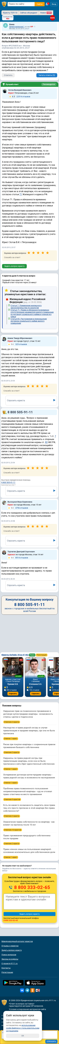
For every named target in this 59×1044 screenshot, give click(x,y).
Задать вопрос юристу (14, 266)
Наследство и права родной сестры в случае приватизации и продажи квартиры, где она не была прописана (29, 730)
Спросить (13, 694)
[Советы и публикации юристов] (4, 4)
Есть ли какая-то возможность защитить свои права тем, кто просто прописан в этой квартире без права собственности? (29, 808)
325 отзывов (19, 344)
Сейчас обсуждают (28, 13)
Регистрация (42, 655)
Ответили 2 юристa (11, 722)
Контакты (6, 968)
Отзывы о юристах (10, 946)
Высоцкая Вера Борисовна (20, 502)
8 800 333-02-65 (31, 887)
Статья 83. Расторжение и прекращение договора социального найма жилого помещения (29, 321)
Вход (54, 4)
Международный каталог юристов (17, 941)
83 (46, 442)
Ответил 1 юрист (10, 739)
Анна (11, 24)
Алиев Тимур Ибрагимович (20, 338)
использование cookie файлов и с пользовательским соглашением (22, 1028)
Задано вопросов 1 (16, 27)
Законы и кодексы (10, 959)
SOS (52, 17)
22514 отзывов (21, 96)
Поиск (32, 655)
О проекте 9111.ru (10, 963)
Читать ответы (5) (47, 75)
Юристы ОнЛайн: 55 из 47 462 (15, 655)
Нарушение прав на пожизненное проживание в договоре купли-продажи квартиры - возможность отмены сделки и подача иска (28, 714)
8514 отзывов (19, 558)
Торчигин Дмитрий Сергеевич (21, 551)
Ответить (8, 75)
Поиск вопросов (9, 955)
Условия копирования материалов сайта (27, 1009)
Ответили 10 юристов (12, 830)
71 (20, 194)
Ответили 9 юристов (12, 799)
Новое (45, 13)
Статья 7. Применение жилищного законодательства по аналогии (26, 306)
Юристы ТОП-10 (10, 13)
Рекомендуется (49, 84)
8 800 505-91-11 (20, 412)
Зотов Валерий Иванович (19, 90)
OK (22, 1036)
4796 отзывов (19, 508)
